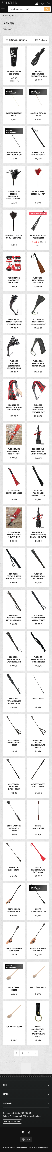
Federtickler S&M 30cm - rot (38, 193)
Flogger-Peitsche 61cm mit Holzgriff (38, 618)
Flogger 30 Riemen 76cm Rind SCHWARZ (38, 363)
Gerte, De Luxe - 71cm (13, 868)
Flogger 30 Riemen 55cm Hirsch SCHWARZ (38, 322)
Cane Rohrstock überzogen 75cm (14, 153)
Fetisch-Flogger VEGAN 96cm (38, 237)
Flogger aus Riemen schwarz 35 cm (38, 493)
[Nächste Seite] (35, 1053)
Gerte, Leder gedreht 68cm (13, 910)
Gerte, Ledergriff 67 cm (38, 910)
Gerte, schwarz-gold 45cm (14, 949)
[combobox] (29, 9)
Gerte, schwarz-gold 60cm (38, 949)
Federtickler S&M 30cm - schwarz (13, 237)
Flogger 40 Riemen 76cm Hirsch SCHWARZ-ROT (38, 408)
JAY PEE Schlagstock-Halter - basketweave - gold (38, 1031)
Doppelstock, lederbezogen (38, 153)
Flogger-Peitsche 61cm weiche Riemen (14, 659)
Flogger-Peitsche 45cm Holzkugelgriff (13, 576)
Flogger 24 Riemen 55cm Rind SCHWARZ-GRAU (14, 322)
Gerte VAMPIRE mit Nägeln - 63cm (14, 828)
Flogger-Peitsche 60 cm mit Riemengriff (13, 618)
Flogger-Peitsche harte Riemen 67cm (14, 701)
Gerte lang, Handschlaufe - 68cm (14, 742)
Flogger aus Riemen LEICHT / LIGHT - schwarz (38, 451)
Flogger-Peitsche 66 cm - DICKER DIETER (38, 659)
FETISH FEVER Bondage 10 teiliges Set (14, 280)
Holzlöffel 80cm (14, 1027)
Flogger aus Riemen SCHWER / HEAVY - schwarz (38, 534)
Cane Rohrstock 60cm (14, 114)
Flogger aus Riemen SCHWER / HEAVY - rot (14, 534)
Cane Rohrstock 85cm (38, 114)
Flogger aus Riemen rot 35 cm (14, 492)
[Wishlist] (43, 3)
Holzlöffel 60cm (38, 988)
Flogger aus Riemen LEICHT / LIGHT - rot (13, 451)
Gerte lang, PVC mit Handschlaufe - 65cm (38, 743)
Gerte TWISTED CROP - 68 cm (38, 785)
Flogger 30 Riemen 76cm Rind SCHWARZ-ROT (14, 407)
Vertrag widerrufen (12, 1121)
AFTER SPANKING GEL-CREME (14, 73)
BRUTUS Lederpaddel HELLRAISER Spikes (38, 74)
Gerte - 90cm (38, 699)
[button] (3, 9)
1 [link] (16, 1053)
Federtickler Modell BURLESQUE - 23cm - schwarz (13, 195)
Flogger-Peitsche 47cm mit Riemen (38, 576)
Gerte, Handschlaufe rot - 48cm (38, 869)
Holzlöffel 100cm (13, 989)
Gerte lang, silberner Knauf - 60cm (14, 786)
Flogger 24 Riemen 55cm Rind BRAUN (38, 280)
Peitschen (11, 16)
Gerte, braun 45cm (38, 827)
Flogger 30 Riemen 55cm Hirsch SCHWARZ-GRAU (14, 364)
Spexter (12, 1147)
